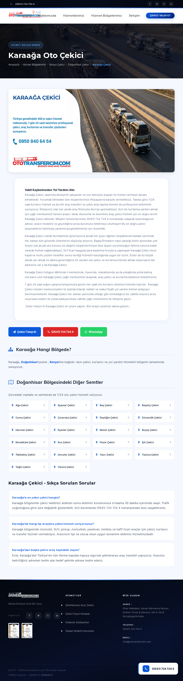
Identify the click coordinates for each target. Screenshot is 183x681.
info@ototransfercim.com (137, 641)
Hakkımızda (47, 15)
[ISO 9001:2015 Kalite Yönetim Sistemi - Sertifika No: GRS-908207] (13, 630)
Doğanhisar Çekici (78, 64)
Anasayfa (24, 15)
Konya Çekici (57, 64)
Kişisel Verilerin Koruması (80, 630)
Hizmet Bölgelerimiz (106, 15)
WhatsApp (95, 332)
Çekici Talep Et (26, 332)
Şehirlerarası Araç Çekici (80, 605)
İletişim (134, 15)
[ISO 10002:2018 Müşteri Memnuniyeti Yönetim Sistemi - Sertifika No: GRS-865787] (27, 630)
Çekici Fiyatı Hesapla (78, 613)
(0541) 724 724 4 (24, 4)
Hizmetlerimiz (73, 15)
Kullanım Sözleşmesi (77, 622)
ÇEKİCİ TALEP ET (160, 15)
